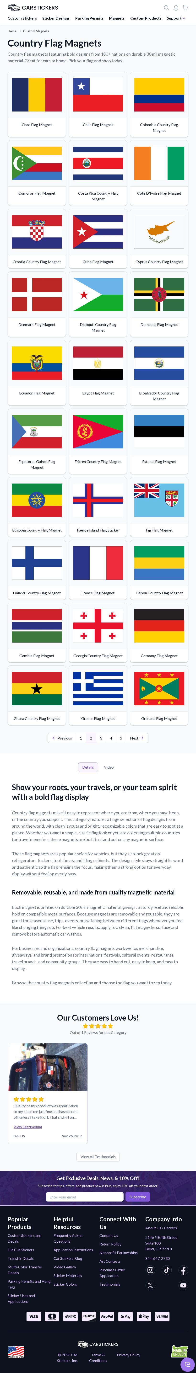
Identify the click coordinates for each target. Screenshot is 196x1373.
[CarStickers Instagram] (150, 1271)
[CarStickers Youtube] (183, 1286)
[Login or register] (176, 8)
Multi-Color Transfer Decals (25, 1270)
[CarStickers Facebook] (183, 1271)
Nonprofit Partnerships (118, 1252)
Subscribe (138, 1196)
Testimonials (109, 1284)
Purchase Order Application (112, 1272)
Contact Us (108, 1235)
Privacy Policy (128, 1354)
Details (88, 767)
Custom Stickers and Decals (24, 1238)
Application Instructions (73, 1249)
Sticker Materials (68, 1275)
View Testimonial (28, 1126)
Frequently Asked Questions (68, 1238)
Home (12, 31)
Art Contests (109, 1261)
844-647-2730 (157, 1258)
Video (109, 767)
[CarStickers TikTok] (167, 1271)
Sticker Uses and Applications (21, 1298)
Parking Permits (89, 18)
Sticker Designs (56, 18)
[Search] (166, 8)
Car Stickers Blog (68, 1258)
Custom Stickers (22, 18)
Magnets (117, 18)
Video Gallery (65, 1267)
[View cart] (185, 8)
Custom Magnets (36, 31)
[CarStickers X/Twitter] (150, 1286)
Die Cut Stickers (21, 1249)
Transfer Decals (21, 1258)
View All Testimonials (98, 1156)
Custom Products (146, 18)
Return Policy (110, 1244)
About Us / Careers (161, 1227)
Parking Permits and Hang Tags (29, 1284)
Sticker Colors (65, 1284)
